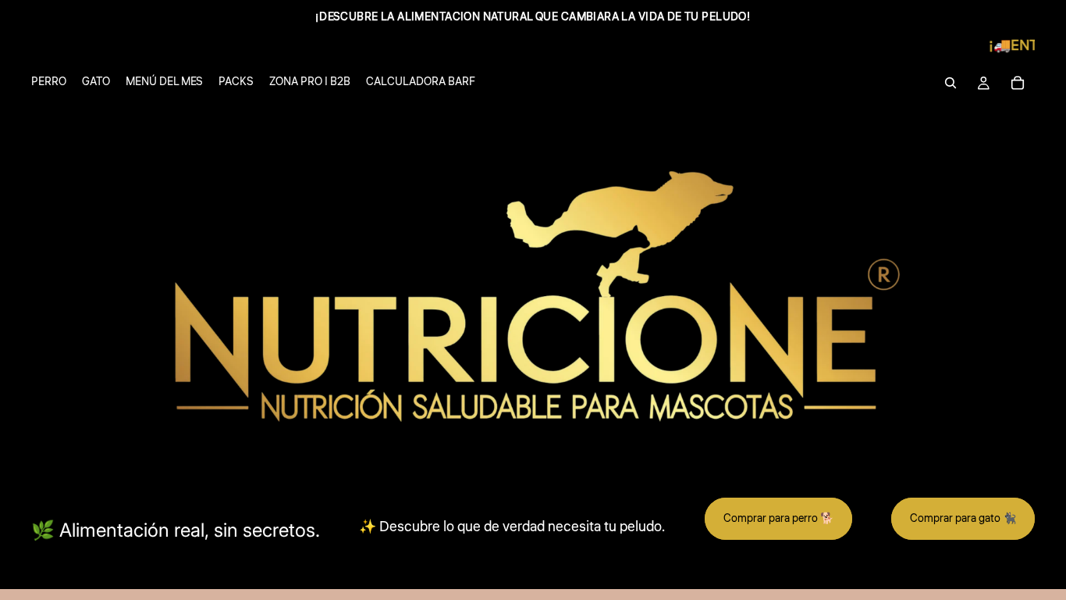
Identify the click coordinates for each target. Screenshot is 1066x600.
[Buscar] (950, 83)
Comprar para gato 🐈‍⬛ (963, 519)
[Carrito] (1017, 83)
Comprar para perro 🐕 (778, 519)
